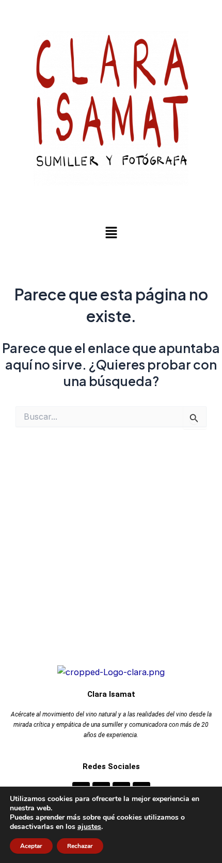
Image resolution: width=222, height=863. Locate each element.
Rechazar (80, 846)
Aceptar (31, 846)
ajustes (89, 827)
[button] (111, 233)
